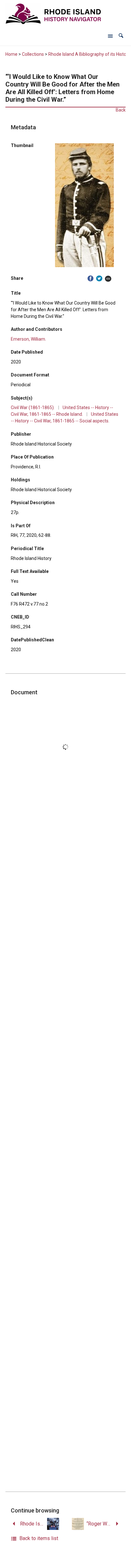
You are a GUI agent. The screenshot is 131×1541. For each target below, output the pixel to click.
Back (121, 109)
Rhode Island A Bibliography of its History (89, 54)
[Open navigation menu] (110, 36)
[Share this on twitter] (99, 278)
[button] (121, 35)
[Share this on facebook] (90, 278)
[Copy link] (108, 278)
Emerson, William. (28, 339)
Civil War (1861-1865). (33, 407)
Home (11, 54)
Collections (33, 54)
